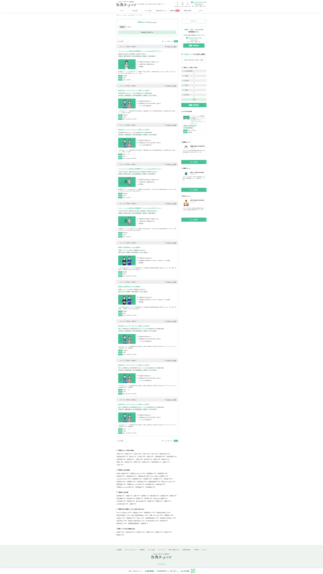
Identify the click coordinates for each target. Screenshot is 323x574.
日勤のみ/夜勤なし (121, 515)
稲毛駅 (138, 498)
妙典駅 (171, 495)
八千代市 (139, 456)
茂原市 (164, 462)
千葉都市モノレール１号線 (123, 487)
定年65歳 (162, 520)
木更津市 (127, 462)
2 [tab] (195, 137)
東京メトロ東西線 (159, 476)
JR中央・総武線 (120, 473)
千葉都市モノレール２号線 (134, 484)
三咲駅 (131, 503)
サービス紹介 (148, 10)
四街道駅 (162, 495)
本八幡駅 (143, 495)
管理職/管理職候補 (133, 523)
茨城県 (157, 532)
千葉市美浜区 (154, 462)
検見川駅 (129, 498)
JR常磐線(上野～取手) (143, 476)
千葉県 (147, 532)
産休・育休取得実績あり (137, 515)
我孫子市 (164, 459)
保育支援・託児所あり (166, 518)
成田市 (118, 462)
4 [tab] (195, 158)
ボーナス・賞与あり (121, 512)
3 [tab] (192, 158)
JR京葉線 (118, 481)
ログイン (201, 10)
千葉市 (118, 453)
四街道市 (144, 462)
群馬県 (118, 534)
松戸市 (136, 453)
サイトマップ (161, 549)
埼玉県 (138, 532)
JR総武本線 (129, 476)
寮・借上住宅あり (150, 520)
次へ (176, 41)
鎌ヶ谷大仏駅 (139, 501)
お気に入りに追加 (171, 46)
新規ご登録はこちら (174, 549)
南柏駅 (157, 501)
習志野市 (129, 459)
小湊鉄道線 (138, 487)
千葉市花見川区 (120, 456)
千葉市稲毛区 (158, 456)
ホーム (122, 10)
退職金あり (136, 512)
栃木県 (166, 532)
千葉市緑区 (119, 459)
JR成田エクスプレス (135, 473)
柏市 (152, 453)
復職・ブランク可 (154, 515)
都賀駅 (165, 501)
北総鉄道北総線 (152, 481)
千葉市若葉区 (169, 456)
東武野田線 (161, 473)
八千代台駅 (119, 501)
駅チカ (138, 518)
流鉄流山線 (159, 484)
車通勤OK (166, 515)
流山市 (131, 456)
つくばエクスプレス (121, 478)
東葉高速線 (119, 484)
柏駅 (135, 495)
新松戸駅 (129, 501)
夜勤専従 (143, 523)
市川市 (144, 453)
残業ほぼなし (120, 523)
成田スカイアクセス (166, 481)
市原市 (148, 456)
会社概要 (119, 549)
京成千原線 (148, 484)
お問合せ (196, 549)
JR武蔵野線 (149, 473)
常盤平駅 (146, 498)
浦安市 (155, 459)
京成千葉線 (140, 481)
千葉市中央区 (162, 453)
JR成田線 (129, 481)
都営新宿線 (135, 478)
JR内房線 (155, 478)
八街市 (118, 464)
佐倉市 (138, 459)
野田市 (135, 462)
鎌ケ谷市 (146, 459)
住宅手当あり (120, 520)
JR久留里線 (149, 487)
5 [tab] (198, 158)
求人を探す (135, 10)
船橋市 (127, 453)
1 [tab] (192, 137)
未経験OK (129, 518)
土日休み (118, 518)
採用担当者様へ (188, 10)
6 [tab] (200, 158)
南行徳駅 (118, 495)
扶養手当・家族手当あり (134, 520)
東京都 (118, 532)
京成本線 (118, 476)
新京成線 (145, 478)
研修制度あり (147, 512)
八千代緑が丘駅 (120, 503)
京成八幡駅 (119, 498)
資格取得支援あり (150, 518)
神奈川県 (128, 532)
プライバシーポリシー (131, 549)
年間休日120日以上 (161, 512)
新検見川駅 (153, 495)
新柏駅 (149, 501)
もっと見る (199, 152)
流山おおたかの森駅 (159, 498)
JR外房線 (166, 478)
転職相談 (174, 10)
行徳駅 (127, 495)
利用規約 (142, 549)
